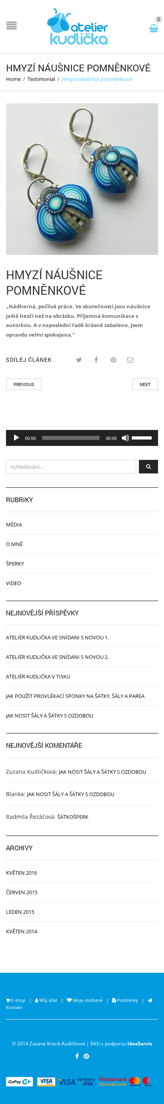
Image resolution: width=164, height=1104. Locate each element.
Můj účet (47, 1000)
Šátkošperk (72, 816)
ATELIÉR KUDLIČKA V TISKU (38, 676)
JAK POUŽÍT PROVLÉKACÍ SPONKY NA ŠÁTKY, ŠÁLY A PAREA (75, 696)
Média (14, 524)
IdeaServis (139, 1043)
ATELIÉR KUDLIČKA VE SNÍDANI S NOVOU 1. (57, 637)
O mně (14, 544)
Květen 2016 (21, 872)
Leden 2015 (20, 911)
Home (13, 79)
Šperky (15, 563)
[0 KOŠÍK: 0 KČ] (155, 27)
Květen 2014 (21, 931)
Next (145, 384)
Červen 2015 (21, 892)
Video (13, 583)
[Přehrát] (16, 438)
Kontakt (14, 1007)
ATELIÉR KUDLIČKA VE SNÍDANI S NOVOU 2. (57, 656)
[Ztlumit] (125, 438)
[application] (82, 438)
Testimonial (41, 79)
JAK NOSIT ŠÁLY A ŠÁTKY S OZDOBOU (49, 715)
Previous (24, 384)
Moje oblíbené (87, 1000)
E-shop (17, 1000)
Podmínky (127, 1000)
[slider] (143, 437)
